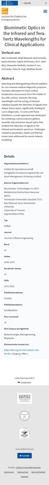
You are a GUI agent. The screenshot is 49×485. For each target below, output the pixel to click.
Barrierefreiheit (38, 472)
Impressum (9, 472)
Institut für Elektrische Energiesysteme (14, 18)
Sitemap (24, 476)
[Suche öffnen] (46, 3)
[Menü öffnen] (45, 12)
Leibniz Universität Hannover (28, 467)
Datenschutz (22, 472)
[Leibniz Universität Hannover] (10, 3)
